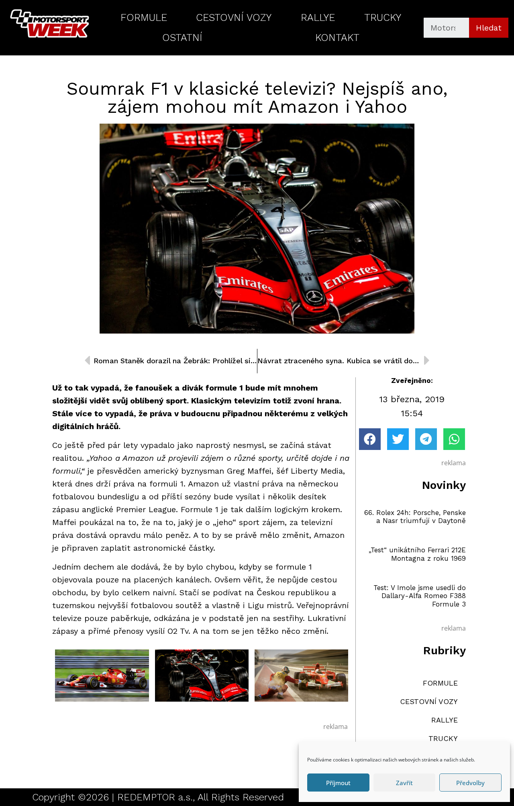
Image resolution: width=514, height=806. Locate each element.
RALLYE (318, 17)
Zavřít (404, 783)
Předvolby (470, 783)
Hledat (489, 28)
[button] (370, 439)
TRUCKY (382, 17)
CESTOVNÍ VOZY (233, 17)
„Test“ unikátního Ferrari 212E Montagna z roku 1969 (417, 554)
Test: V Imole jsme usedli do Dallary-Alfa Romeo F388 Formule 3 (419, 596)
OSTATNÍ (182, 37)
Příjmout (338, 783)
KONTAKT (337, 37)
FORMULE (143, 17)
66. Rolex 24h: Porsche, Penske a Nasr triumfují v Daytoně (415, 517)
